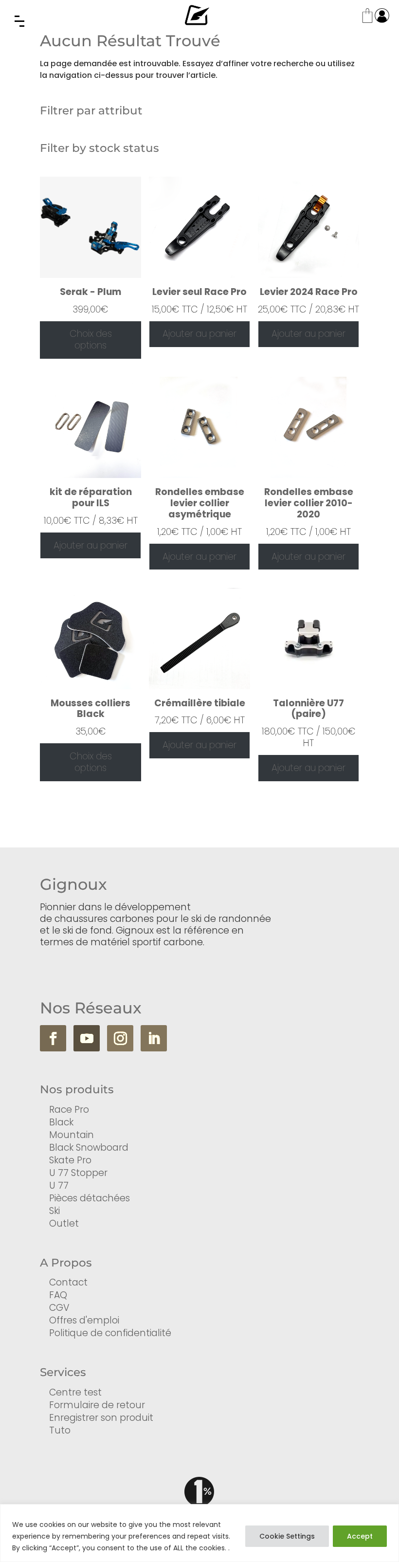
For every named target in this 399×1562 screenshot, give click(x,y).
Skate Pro (70, 1160)
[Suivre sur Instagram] (120, 1038)
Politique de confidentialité (110, 1333)
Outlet (64, 1223)
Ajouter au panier (199, 333)
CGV (59, 1307)
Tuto (60, 1430)
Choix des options (91, 339)
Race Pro (69, 1109)
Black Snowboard (88, 1147)
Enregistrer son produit (101, 1417)
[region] (199, 1533)
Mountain (71, 1134)
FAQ (58, 1295)
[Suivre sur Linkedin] (154, 1038)
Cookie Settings (287, 1536)
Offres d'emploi (84, 1320)
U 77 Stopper (78, 1172)
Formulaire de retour (97, 1405)
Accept (360, 1536)
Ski (54, 1210)
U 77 (59, 1185)
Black (61, 1122)
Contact (68, 1282)
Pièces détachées (89, 1198)
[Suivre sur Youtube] (86, 1038)
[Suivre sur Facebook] (53, 1038)
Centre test (75, 1392)
